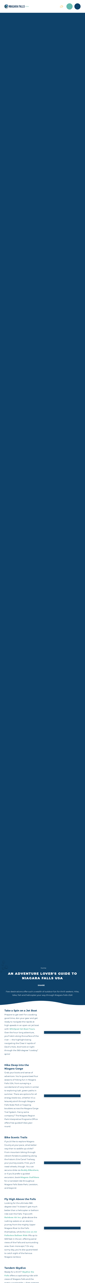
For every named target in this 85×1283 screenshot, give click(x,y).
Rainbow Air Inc (12, 1217)
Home (43, 968)
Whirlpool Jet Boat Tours (22, 1029)
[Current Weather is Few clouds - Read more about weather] (61, 6)
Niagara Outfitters (29, 1177)
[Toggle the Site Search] (69, 6)
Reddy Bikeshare (29, 1170)
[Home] (30, 6)
